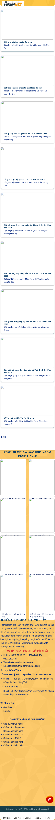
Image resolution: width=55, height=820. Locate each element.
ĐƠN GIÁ (38, 818)
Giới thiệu (7, 707)
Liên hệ (6, 711)
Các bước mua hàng (13, 723)
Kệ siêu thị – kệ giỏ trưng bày (13, 615)
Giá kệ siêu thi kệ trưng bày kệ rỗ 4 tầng (41, 615)
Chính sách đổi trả (12, 738)
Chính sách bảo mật (13, 745)
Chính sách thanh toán (14, 727)
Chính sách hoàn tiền (13, 734)
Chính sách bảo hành (13, 742)
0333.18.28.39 (18, 655)
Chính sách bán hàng (13, 731)
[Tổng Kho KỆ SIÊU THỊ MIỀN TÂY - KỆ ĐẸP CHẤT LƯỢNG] (23, 3)
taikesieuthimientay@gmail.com (24, 666)
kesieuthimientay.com (22, 662)
